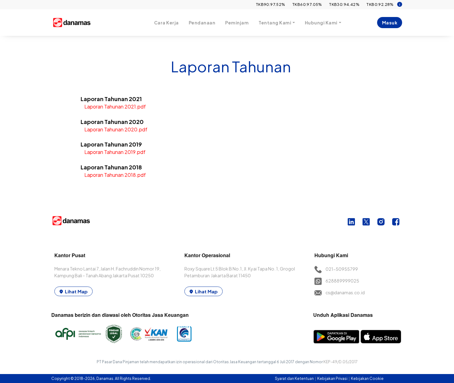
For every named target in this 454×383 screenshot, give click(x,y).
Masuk (389, 22)
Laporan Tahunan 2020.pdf (115, 129)
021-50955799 (342, 269)
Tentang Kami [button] (275, 22)
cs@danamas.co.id (345, 292)
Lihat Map (76, 291)
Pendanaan (202, 22)
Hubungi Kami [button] (321, 22)
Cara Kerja (166, 22)
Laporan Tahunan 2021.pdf (115, 106)
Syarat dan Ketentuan (294, 378)
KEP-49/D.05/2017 (340, 362)
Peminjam (237, 22)
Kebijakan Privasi (332, 378)
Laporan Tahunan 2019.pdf (114, 152)
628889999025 (342, 280)
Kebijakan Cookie (367, 378)
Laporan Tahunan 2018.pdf (115, 175)
